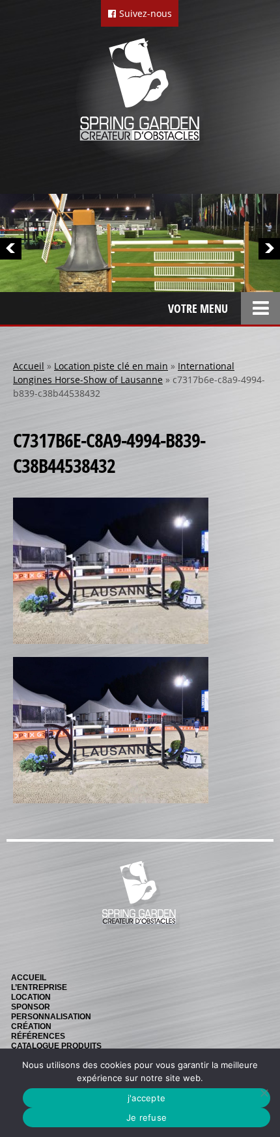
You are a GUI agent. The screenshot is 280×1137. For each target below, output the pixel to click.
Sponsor (30, 1006)
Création (31, 1026)
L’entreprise (39, 987)
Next (269, 249)
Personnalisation (51, 1016)
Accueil (28, 366)
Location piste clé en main (111, 366)
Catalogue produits (56, 1045)
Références (38, 1036)
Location (31, 997)
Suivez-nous (144, 13)
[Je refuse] (263, 1092)
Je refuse (146, 1117)
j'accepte (146, 1098)
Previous (10, 249)
